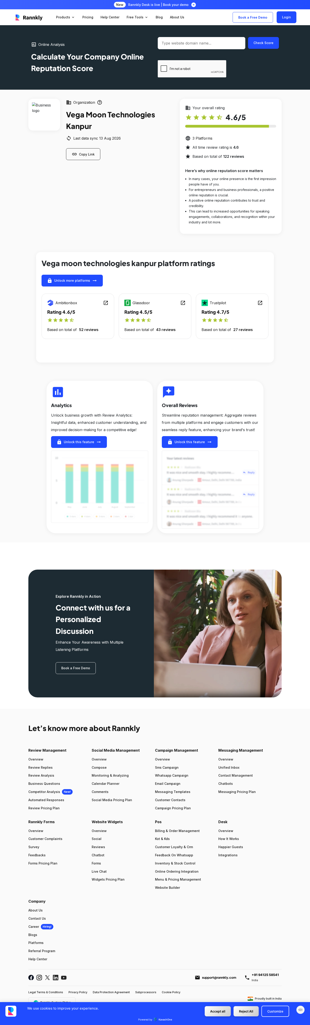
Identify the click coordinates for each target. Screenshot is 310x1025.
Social (96, 839)
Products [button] (65, 17)
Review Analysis (41, 775)
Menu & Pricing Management (178, 879)
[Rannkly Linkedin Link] (55, 978)
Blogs (32, 935)
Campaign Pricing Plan (173, 808)
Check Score (263, 43)
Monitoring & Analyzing (110, 775)
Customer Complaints (45, 839)
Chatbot (98, 855)
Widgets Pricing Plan (108, 879)
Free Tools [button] (137, 17)
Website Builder (167, 887)
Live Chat (99, 871)
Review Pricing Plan (44, 808)
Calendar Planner (105, 783)
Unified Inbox (228, 767)
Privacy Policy (78, 992)
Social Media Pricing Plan (112, 800)
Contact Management (235, 775)
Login (286, 17)
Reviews (98, 847)
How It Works (228, 839)
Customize (275, 1011)
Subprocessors (145, 992)
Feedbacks (37, 855)
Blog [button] (159, 17)
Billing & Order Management (177, 831)
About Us (35, 910)
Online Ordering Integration (177, 871)
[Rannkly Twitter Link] (47, 978)
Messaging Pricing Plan (237, 792)
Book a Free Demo (252, 17)
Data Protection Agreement (111, 992)
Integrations (228, 855)
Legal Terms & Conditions (45, 992)
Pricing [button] (87, 17)
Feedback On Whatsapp (174, 855)
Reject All (246, 1011)
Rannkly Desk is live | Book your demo (158, 5)
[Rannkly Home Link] (29, 17)
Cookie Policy (171, 992)
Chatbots (225, 783)
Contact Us (37, 918)
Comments (100, 792)
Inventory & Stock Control (175, 863)
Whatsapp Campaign (171, 775)
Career (33, 927)
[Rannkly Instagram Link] (39, 978)
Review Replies (40, 767)
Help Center (37, 959)
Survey (33, 847)
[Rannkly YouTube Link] (63, 978)
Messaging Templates (172, 792)
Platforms (36, 943)
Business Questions (44, 783)
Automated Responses (46, 800)
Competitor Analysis (44, 792)
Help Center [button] (110, 17)
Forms (96, 863)
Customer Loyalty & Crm (174, 847)
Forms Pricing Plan (42, 863)
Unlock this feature (79, 442)
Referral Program (41, 951)
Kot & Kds (162, 839)
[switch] (300, 1010)
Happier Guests (230, 847)
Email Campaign (167, 783)
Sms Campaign (167, 767)
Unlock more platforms (72, 280)
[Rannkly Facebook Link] (31, 978)
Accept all (217, 1011)
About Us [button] (177, 17)
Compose (99, 767)
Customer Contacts (170, 800)
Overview (35, 759)
